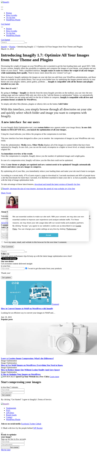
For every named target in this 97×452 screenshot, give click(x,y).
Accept (48, 235)
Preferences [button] (71, 229)
